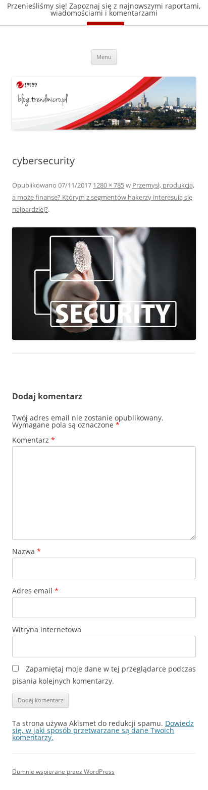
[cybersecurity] (104, 283)
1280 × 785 (108, 185)
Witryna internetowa (46, 629)
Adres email (35, 590)
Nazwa (26, 551)
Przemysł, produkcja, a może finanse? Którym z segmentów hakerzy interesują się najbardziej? (103, 197)
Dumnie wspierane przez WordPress (63, 771)
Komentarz (33, 440)
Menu (104, 56)
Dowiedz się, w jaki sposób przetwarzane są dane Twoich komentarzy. (103, 730)
